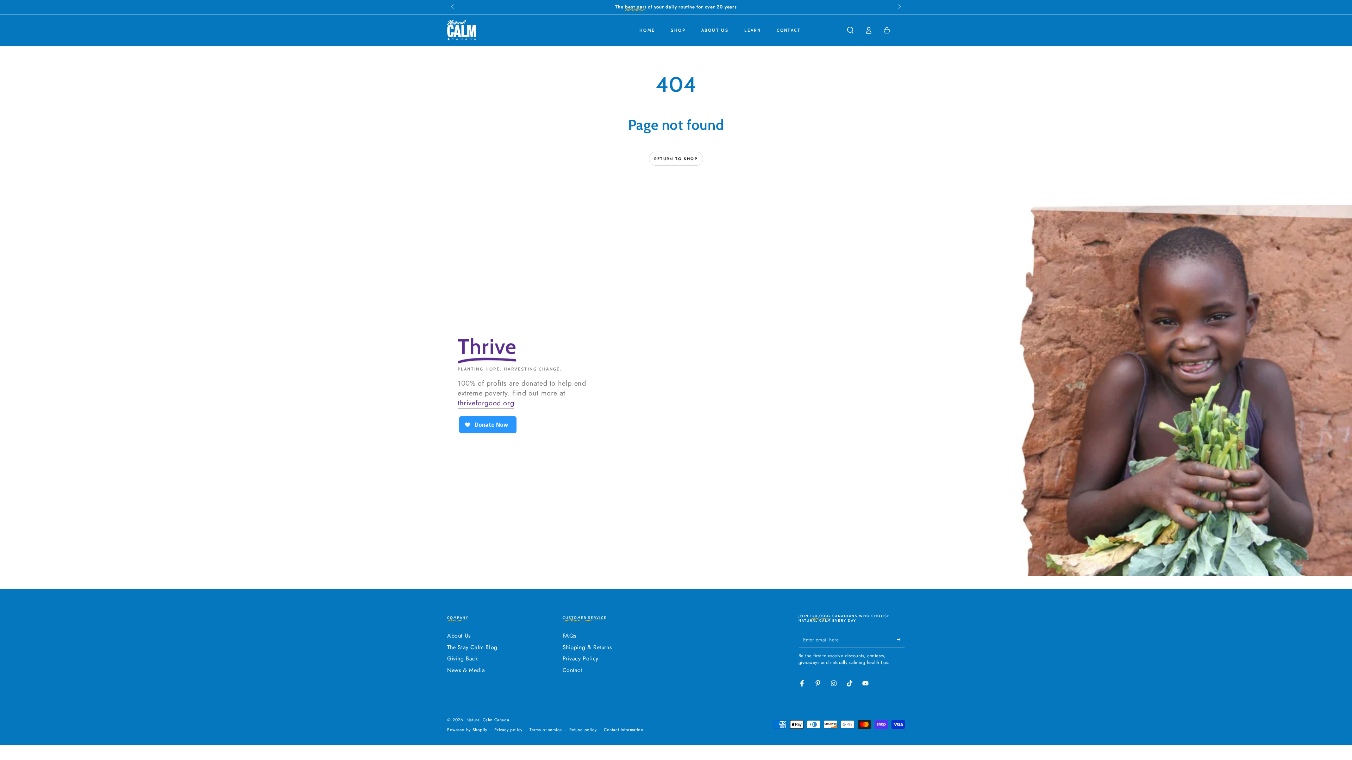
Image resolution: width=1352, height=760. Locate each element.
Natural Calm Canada (488, 720)
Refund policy (583, 730)
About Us (459, 636)
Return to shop (676, 159)
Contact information (623, 730)
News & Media (466, 670)
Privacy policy (508, 730)
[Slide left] (453, 7)
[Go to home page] (461, 30)
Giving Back (462, 658)
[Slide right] (899, 7)
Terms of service (546, 730)
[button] (850, 30)
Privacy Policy (581, 658)
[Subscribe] (901, 639)
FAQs (569, 636)
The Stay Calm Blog (472, 647)
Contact (572, 670)
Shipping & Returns (587, 647)
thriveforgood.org (486, 403)
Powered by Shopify (467, 730)
